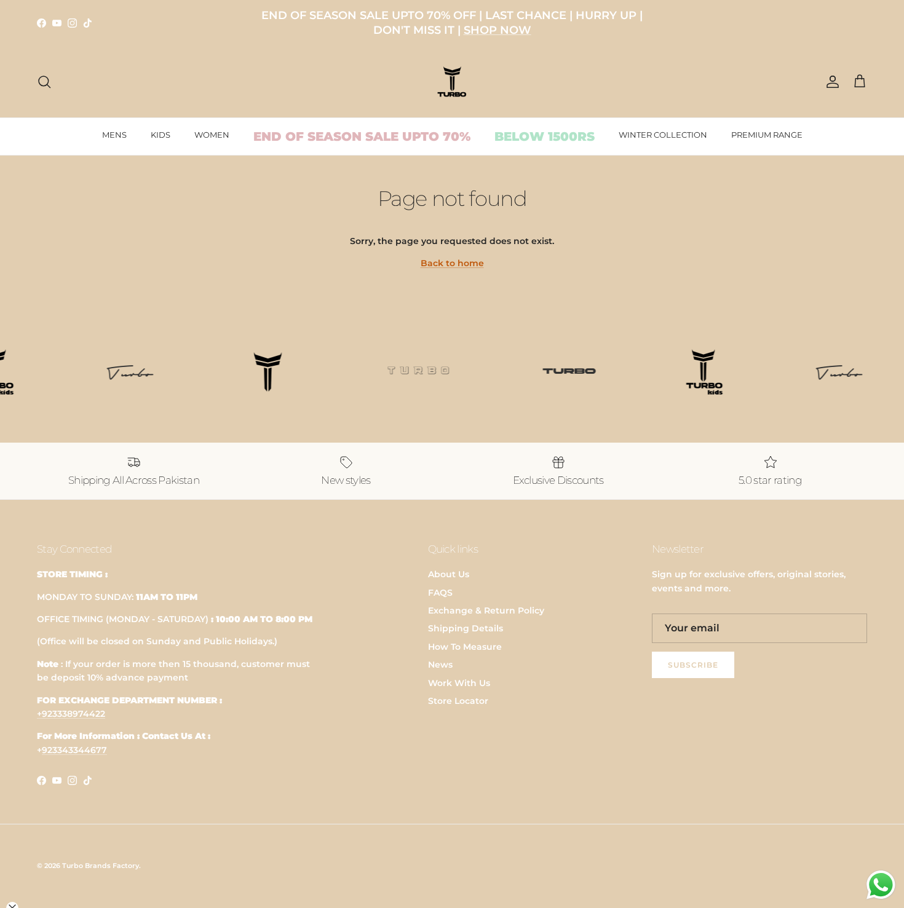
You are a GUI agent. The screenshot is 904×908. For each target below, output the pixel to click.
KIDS (160, 135)
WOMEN (211, 135)
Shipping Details (465, 628)
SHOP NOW (497, 30)
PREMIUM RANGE (767, 135)
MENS (114, 135)
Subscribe (693, 664)
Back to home (452, 263)
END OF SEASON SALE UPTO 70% (361, 136)
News (440, 664)
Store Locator (458, 700)
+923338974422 (71, 713)
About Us (448, 574)
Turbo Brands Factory (100, 865)
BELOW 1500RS (544, 136)
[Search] (44, 81)
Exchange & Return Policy (486, 610)
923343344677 (74, 750)
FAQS (440, 592)
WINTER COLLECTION (663, 135)
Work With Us (459, 683)
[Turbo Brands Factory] (452, 82)
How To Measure (465, 646)
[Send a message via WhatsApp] (881, 885)
